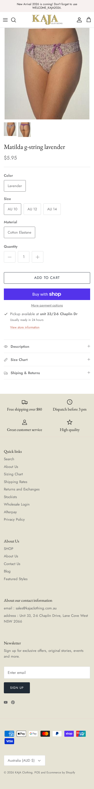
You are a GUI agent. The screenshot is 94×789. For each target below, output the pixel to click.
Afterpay (10, 512)
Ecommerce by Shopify (61, 772)
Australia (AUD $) (21, 760)
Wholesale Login (17, 504)
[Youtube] (5, 702)
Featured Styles (15, 579)
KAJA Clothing (24, 772)
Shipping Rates (15, 481)
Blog (7, 571)
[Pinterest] (13, 702)
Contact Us (12, 563)
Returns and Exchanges (22, 489)
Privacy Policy (14, 519)
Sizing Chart (13, 474)
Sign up (17, 687)
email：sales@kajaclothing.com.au (30, 608)
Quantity (10, 246)
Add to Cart (47, 277)
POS (37, 772)
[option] (47, 73)
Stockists (10, 497)
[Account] (78, 20)
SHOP (8, 548)
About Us (11, 466)
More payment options (47, 305)
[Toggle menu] (5, 20)
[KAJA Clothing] (47, 19)
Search (9, 459)
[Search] (16, 20)
